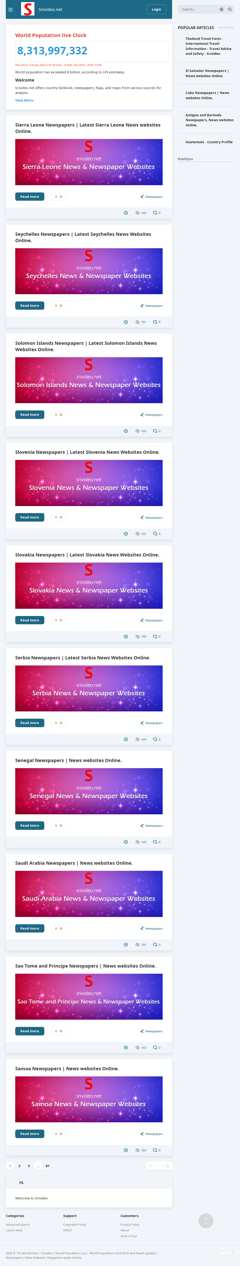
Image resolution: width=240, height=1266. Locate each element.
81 (47, 1166)
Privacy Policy (129, 1224)
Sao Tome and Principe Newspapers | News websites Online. (85, 966)
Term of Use (128, 1236)
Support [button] (70, 1215)
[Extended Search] (221, 9)
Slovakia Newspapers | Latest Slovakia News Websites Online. (87, 555)
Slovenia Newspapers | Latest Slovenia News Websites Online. (87, 452)
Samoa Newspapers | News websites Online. (67, 1068)
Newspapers (154, 197)
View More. (24, 100)
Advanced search (18, 1224)
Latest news (14, 1230)
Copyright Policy (74, 1224)
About (124, 1230)
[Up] (206, 1220)
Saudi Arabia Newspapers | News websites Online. (74, 863)
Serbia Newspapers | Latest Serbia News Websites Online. (82, 657)
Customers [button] (129, 1215)
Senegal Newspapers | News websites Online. (68, 760)
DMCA (67, 1230)
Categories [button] (15, 1215)
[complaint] (126, 213)
